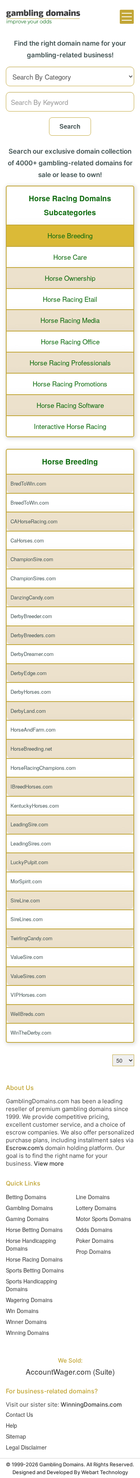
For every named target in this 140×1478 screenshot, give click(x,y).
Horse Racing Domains (34, 1259)
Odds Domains (94, 1229)
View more (49, 1163)
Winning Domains (27, 1332)
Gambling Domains (29, 1208)
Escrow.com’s (25, 1148)
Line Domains (93, 1197)
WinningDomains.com (91, 1404)
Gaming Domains (27, 1219)
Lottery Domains (96, 1208)
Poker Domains (95, 1240)
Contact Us (19, 1414)
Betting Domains (26, 1197)
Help (11, 1425)
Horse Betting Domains (34, 1229)
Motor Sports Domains (103, 1219)
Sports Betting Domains (35, 1270)
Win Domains (22, 1311)
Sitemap (16, 1436)
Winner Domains (26, 1322)
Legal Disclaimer (26, 1447)
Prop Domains (93, 1251)
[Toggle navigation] (127, 17)
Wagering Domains (29, 1300)
